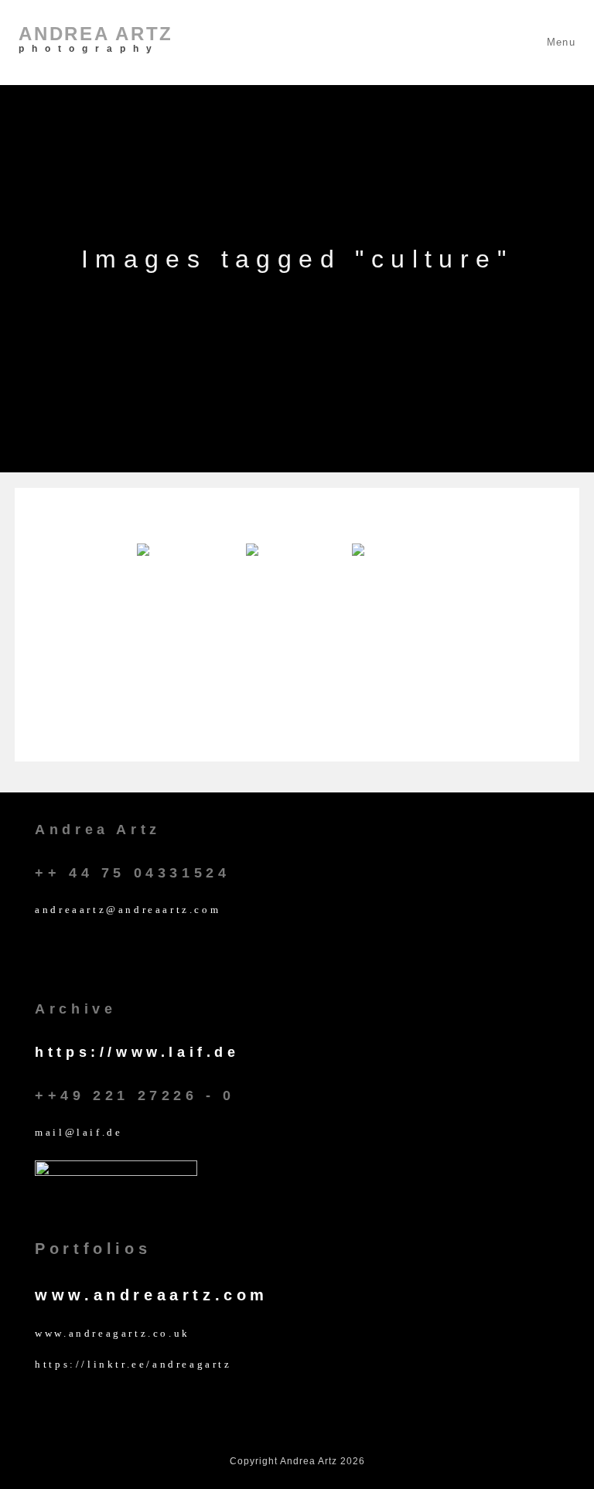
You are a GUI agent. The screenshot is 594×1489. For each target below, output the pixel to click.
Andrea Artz (96, 38)
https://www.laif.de (137, 1052)
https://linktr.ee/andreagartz (133, 1364)
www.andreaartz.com (151, 1294)
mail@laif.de (78, 1132)
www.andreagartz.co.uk (112, 1333)
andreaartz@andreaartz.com (127, 909)
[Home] (297, 305)
